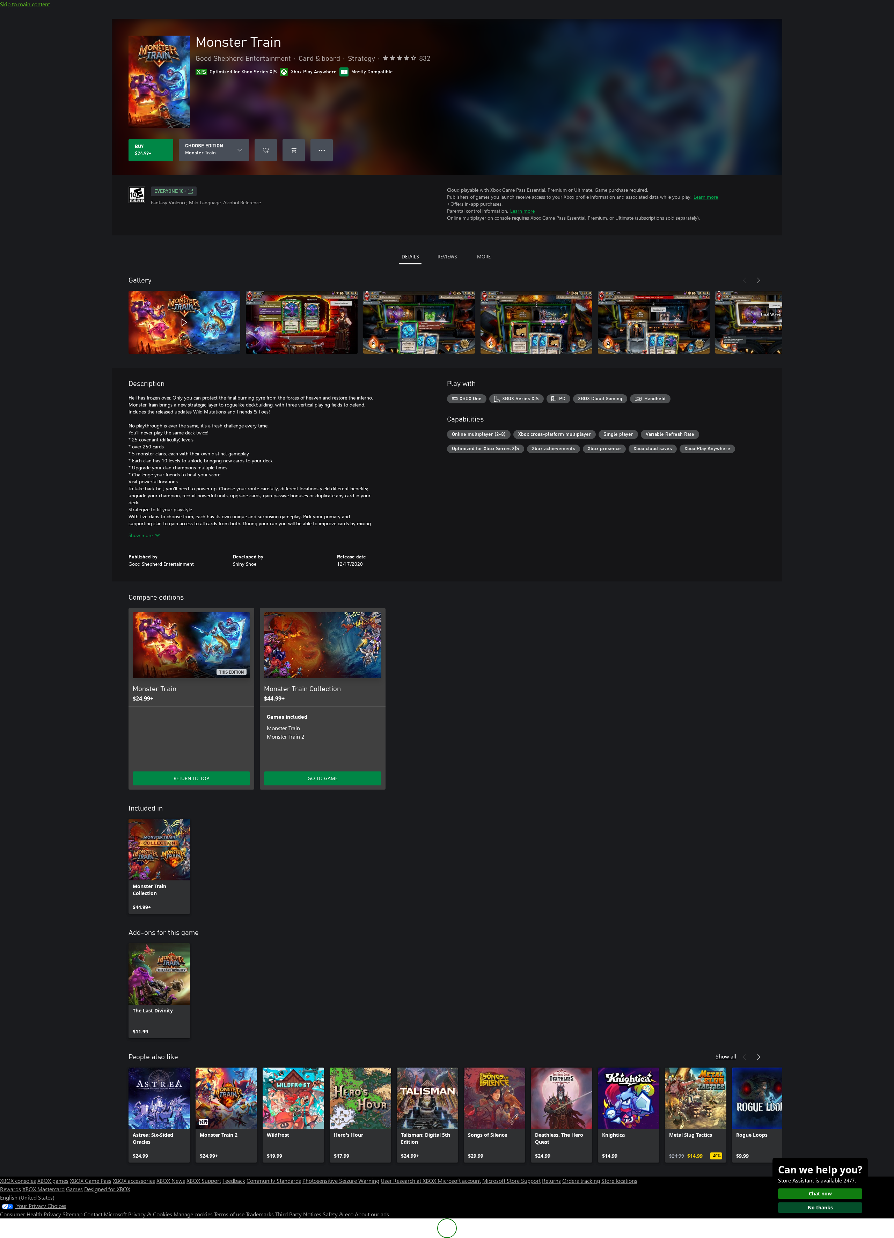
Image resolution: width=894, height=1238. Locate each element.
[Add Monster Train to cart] (294, 150)
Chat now (820, 1193)
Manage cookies (193, 1214)
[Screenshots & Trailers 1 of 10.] (184, 322)
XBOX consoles (18, 1180)
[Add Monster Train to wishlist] (266, 150)
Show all (726, 1056)
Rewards (10, 1189)
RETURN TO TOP (191, 778)
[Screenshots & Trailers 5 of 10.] (654, 322)
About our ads (372, 1214)
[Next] (758, 280)
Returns (551, 1180)
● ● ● (321, 150)
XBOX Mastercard (43, 1189)
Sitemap (72, 1214)
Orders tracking (581, 1180)
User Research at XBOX (409, 1180)
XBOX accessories (134, 1180)
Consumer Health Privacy (30, 1214)
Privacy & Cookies (150, 1214)
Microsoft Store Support (511, 1180)
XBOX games (52, 1180)
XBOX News (170, 1180)
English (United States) (27, 1197)
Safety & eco (338, 1214)
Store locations (619, 1180)
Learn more (706, 196)
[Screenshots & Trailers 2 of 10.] (302, 322)
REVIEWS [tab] (447, 256)
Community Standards (274, 1180)
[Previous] (745, 280)
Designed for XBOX (107, 1189)
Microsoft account (459, 1180)
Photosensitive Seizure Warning (340, 1180)
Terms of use (229, 1214)
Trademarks (260, 1214)
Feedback (233, 1180)
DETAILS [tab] (410, 256)
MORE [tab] (484, 256)
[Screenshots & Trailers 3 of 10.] (419, 322)
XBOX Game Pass (90, 1180)
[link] (159, 866)
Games (74, 1189)
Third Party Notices (298, 1214)
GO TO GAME (323, 778)
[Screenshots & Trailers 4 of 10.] (536, 322)
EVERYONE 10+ (170, 191)
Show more (141, 535)
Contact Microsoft (105, 1214)
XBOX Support (203, 1180)
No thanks (820, 1207)
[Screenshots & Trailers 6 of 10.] (771, 322)
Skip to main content (25, 4)
